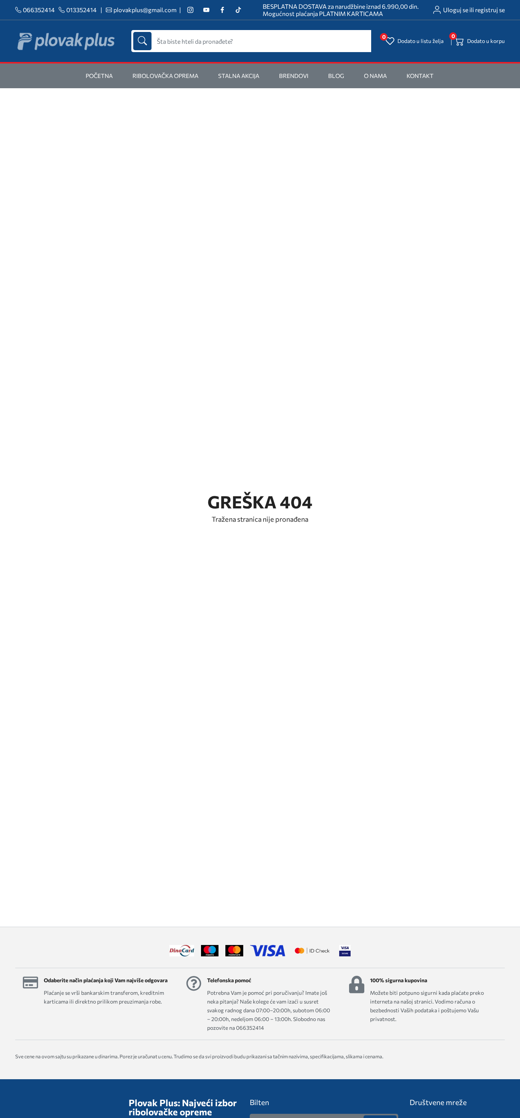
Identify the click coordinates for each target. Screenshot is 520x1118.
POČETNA (99, 75)
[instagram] (190, 10)
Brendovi (293, 75)
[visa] (345, 950)
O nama (375, 75)
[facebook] (222, 10)
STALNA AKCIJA (238, 75)
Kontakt (420, 75)
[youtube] (206, 10)
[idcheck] (312, 950)
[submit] (142, 41)
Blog (336, 75)
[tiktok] (238, 10)
